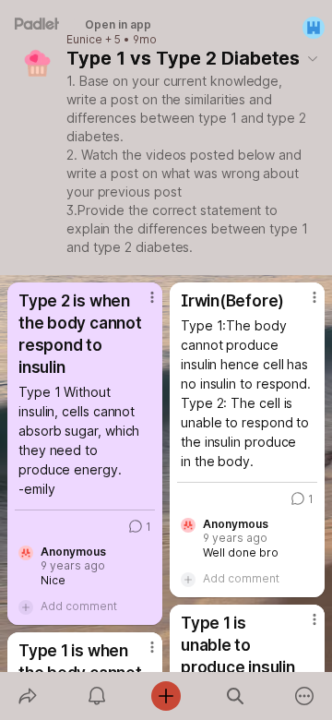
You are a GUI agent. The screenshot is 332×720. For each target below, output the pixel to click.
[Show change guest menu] (313, 27)
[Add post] (165, 696)
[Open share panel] (27, 696)
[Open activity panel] (96, 696)
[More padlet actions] (304, 696)
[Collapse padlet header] (312, 58)
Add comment (79, 606)
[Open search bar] (235, 696)
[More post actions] (140, 304)
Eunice (84, 39)
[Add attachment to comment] (25, 606)
